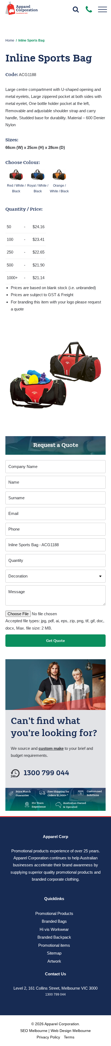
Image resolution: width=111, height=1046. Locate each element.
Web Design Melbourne (71, 1030)
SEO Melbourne (33, 1030)
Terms (69, 1037)
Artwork (54, 961)
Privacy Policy (48, 1037)
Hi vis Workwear (54, 929)
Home (9, 40)
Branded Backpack (54, 937)
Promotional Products (54, 913)
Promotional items (54, 945)
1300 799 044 (46, 773)
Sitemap (54, 953)
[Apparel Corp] (21, 10)
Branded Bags (54, 921)
